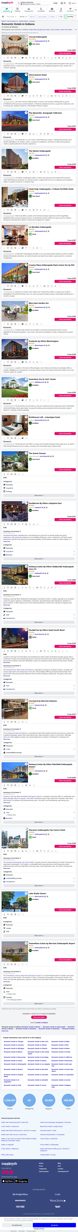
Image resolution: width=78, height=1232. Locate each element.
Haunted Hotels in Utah (48, 1130)
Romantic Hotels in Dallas (60, 1041)
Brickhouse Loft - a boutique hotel (44, 417)
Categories (43, 1169)
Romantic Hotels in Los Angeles (39, 1064)
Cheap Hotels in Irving (47, 1155)
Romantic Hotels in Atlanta (37, 1045)
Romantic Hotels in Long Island (62, 1075)
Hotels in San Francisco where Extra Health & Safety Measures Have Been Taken (18, 1139)
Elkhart (52, 17)
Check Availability (65, 53)
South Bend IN (45, 456)
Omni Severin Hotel (38, 75)
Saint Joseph (42, 17)
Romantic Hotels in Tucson (37, 1085)
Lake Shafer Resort (37, 893)
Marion (32, 17)
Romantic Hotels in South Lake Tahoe (62, 1070)
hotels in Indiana (42, 1023)
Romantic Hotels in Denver (37, 1061)
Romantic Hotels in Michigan (14, 1048)
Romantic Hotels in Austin (13, 1061)
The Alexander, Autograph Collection (45, 113)
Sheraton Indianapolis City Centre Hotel (47, 830)
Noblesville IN (39, 573)
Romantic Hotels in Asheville (38, 1080)
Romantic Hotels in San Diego (38, 1057)
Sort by (22, 16)
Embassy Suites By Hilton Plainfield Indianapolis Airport (50, 765)
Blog (59, 1163)
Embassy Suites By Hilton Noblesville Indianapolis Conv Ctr (51, 567)
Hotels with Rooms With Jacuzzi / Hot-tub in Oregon (18, 1130)
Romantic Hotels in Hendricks (49, 1029)
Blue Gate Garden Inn (39, 303)
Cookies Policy (13, 1231)
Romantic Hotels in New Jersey (14, 1057)
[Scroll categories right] (76, 10)
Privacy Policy (22, 1231)
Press (41, 1166)
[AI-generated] (13, 63)
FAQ (59, 1166)
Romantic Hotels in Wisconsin (61, 1061)
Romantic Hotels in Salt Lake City (61, 1065)
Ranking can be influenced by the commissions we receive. (19, 33)
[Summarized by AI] (13, 533)
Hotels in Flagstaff (7, 1145)
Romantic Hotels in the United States (38, 1053)
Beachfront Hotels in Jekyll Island (51, 1126)
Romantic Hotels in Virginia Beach (13, 1075)
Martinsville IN (40, 420)
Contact (60, 1169)
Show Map (70, 16)
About (41, 1163)
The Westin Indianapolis (40, 151)
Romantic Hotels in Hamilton (26, 1029)
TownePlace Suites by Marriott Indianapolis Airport (52, 943)
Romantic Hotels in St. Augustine (12, 1081)
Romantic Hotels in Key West (38, 1069)
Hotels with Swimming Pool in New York (14, 1122)
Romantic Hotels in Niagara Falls (61, 1086)
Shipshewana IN (40, 307)
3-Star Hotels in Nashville (48, 1139)
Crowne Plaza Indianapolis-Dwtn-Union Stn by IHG (51, 265)
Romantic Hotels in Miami (60, 1048)
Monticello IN (39, 896)
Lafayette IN (39, 507)
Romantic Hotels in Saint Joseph (54, 1027)
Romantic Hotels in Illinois (13, 1052)
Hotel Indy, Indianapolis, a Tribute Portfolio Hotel (51, 189)
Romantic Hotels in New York (38, 1041)
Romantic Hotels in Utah (12, 1085)
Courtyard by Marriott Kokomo (43, 701)
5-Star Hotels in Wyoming (9, 1149)
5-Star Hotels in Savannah (10, 1126)
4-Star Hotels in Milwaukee (49, 1145)
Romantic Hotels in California (61, 1057)
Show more (38, 495)
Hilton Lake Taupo (7, 1155)
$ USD (55, 3)
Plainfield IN (39, 771)
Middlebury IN (39, 382)
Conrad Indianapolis (38, 37)
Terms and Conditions (31, 1231)
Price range (10, 16)
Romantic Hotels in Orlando (37, 1048)
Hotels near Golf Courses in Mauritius (14, 1134)
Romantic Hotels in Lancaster (38, 1075)
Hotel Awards (44, 1171)
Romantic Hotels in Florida (60, 1052)
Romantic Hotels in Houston (14, 1045)
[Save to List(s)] (26, 36)
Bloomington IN (40, 345)
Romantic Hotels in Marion (31, 1027)
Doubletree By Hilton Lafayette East (45, 503)
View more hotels (39, 1017)
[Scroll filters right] (60, 16)
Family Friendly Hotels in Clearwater (52, 1134)
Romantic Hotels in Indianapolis (15, 1064)
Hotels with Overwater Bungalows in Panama (55, 1122)
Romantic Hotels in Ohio (60, 1045)
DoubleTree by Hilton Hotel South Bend (46, 630)
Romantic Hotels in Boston (13, 1069)
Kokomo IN (38, 705)
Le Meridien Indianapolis (40, 227)
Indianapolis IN (40, 41)
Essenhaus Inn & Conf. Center (42, 379)
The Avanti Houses (37, 453)
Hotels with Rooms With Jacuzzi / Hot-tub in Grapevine (55, 1150)
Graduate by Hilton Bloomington (43, 341)
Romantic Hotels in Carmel (60, 1080)
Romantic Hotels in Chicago (13, 1041)
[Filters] (3, 16)
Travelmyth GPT (63, 1171)
